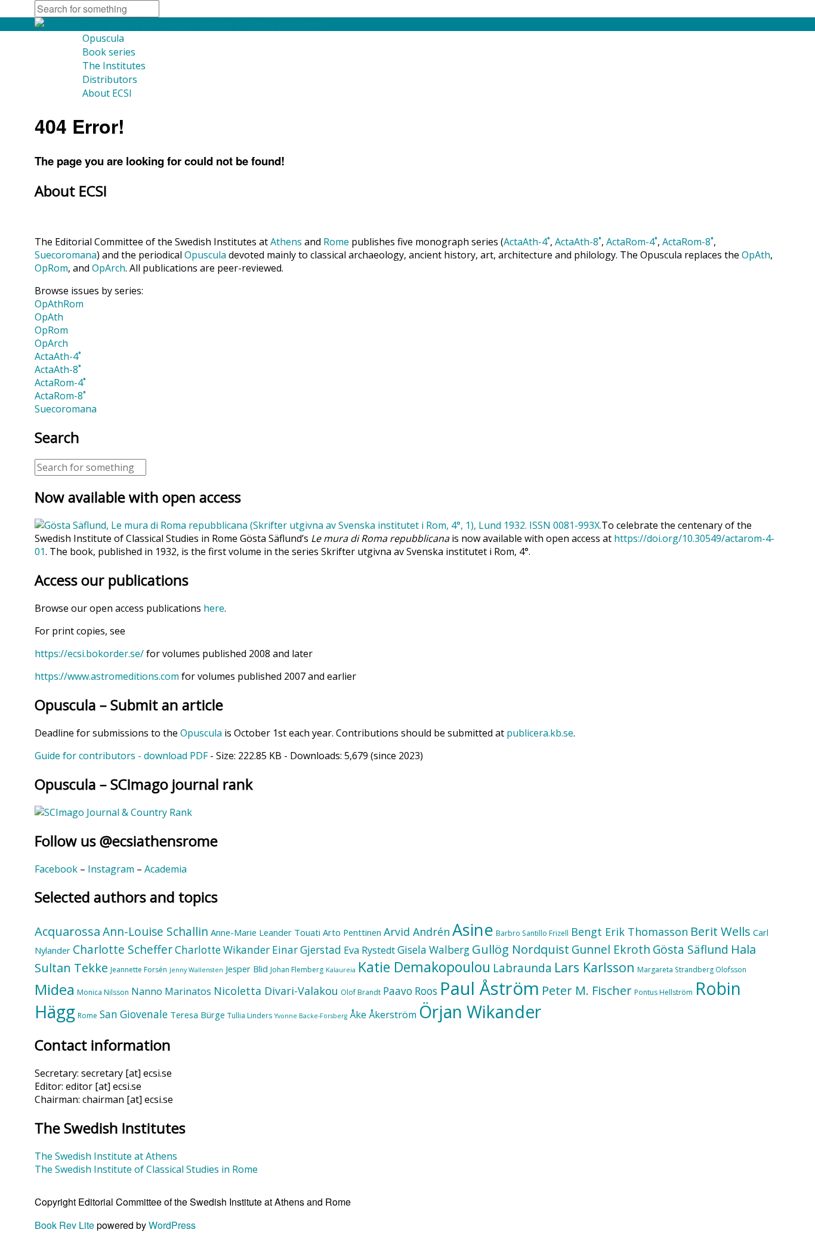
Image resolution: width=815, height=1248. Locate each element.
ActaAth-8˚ (578, 241)
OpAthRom (59, 303)
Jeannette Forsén (138, 969)
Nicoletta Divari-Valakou (276, 991)
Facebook (56, 869)
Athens (286, 241)
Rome (336, 241)
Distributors (109, 79)
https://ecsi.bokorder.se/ (89, 653)
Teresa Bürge (197, 1015)
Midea (55, 989)
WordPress (172, 1225)
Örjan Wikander (480, 1011)
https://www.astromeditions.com (107, 676)
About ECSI (107, 93)
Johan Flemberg (296, 969)
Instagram (111, 869)
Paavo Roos (410, 991)
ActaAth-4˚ (527, 241)
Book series (108, 51)
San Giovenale (134, 1014)
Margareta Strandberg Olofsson (691, 969)
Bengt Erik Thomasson (629, 932)
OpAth (756, 254)
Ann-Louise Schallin (155, 931)
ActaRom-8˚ (688, 241)
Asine (472, 930)
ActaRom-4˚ (631, 241)
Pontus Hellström (663, 992)
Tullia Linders (249, 1015)
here (213, 608)
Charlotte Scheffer (122, 949)
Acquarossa (67, 931)
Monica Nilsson (103, 992)
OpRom (51, 268)
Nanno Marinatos (171, 991)
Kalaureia (341, 970)
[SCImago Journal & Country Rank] (113, 812)
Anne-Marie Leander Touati (265, 932)
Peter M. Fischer (587, 990)
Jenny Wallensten (196, 970)
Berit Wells (720, 931)
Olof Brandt (361, 992)
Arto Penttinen (352, 932)
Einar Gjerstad (306, 950)
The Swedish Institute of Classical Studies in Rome (146, 1169)
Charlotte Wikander (222, 950)
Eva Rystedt (369, 950)
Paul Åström (489, 988)
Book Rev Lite (64, 1225)
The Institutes (114, 65)
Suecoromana (66, 254)
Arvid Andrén (417, 932)
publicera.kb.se (540, 732)
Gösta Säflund (690, 949)
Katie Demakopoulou (424, 966)
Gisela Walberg (433, 950)
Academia (165, 869)
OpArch (108, 268)
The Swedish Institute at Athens (106, 1156)
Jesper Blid (247, 969)
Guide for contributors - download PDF (121, 755)
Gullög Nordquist (520, 949)
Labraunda (522, 968)
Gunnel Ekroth (611, 949)
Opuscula (103, 38)
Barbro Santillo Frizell (532, 933)
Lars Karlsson (594, 967)
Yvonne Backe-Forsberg (310, 1016)
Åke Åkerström (383, 1014)
